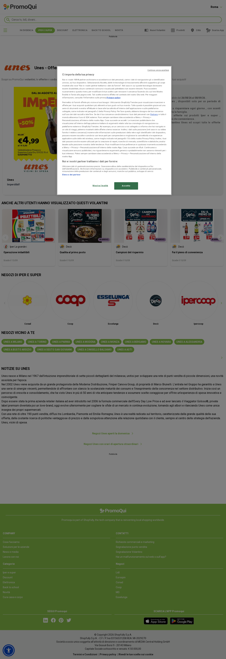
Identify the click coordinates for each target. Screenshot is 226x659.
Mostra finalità (100, 185)
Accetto (126, 185)
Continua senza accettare (158, 70)
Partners (154, 114)
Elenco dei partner (71, 174)
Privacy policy (113, 97)
